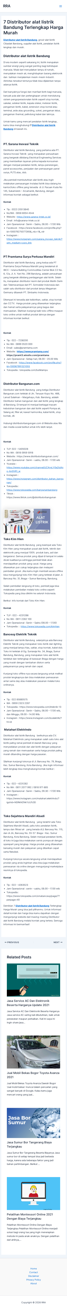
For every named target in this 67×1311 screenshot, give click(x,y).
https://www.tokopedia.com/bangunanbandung (32, 490)
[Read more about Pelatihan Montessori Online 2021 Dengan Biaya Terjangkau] (33, 1193)
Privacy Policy (33, 1279)
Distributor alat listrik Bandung (20, 40)
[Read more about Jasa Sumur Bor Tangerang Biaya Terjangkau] (33, 1122)
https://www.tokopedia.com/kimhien (40, 626)
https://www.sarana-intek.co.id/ (34, 216)
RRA (6, 6)
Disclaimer (33, 1276)
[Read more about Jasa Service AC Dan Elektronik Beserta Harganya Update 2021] (33, 979)
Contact (33, 1272)
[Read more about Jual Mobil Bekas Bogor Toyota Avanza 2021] (33, 1052)
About (33, 1283)
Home (33, 1268)
